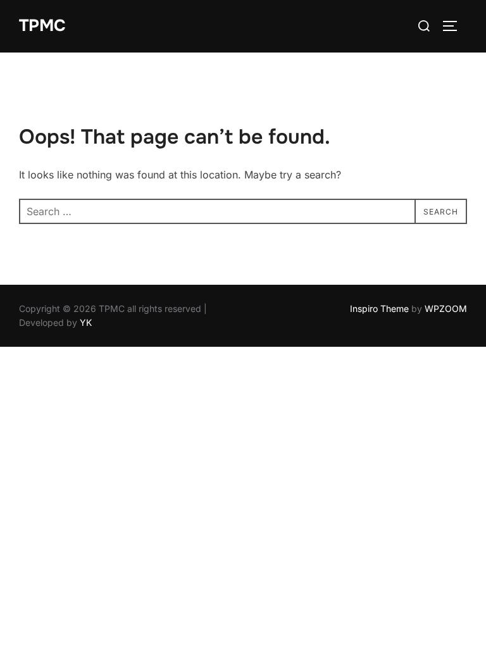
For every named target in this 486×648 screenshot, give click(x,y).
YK (86, 322)
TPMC (42, 25)
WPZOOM (446, 308)
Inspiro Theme (379, 308)
